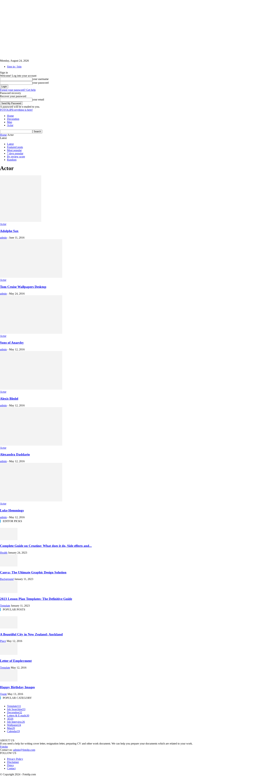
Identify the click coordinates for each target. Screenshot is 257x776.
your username (40, 79)
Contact (11, 768)
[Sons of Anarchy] (31, 332)
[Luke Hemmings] (31, 500)
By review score (16, 156)
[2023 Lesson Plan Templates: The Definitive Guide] (8, 591)
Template (5, 605)
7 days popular (15, 153)
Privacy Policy (15, 758)
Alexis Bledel (9, 398)
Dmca (10, 765)
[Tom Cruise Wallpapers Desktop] (31, 276)
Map (9, 122)
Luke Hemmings (12, 510)
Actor (10, 125)
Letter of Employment (16, 661)
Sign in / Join (14, 66)
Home (10, 115)
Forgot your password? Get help (18, 89)
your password (40, 82)
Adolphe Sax (9, 231)
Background (7, 579)
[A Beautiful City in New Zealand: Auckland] (8, 627)
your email (38, 99)
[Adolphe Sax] (20, 220)
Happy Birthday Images (17, 687)
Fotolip (4, 746)
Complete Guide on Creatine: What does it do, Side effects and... (46, 546)
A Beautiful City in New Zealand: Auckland (31, 634)
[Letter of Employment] (8, 653)
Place (3, 640)
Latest (10, 143)
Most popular (14, 150)
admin (3, 237)
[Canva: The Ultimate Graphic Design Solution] (8, 565)
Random (11, 159)
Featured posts (15, 147)
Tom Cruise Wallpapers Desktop (23, 287)
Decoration (13, 118)
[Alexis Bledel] (31, 388)
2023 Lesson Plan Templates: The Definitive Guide (36, 599)
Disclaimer (13, 762)
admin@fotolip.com (24, 749)
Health (3, 552)
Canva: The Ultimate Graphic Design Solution (33, 572)
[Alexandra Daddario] (31, 444)
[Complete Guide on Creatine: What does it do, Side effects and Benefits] (8, 539)
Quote (3, 694)
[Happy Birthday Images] (8, 680)
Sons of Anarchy (12, 342)
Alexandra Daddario (15, 454)
